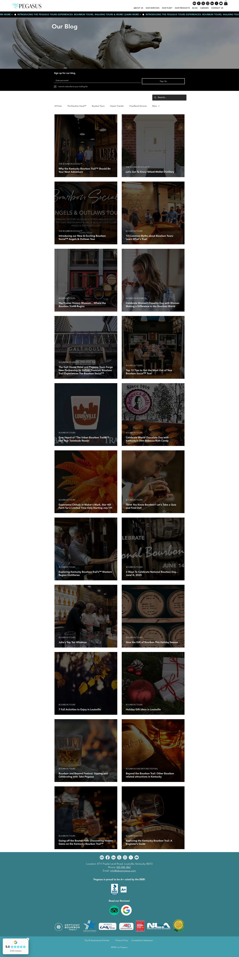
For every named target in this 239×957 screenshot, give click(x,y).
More (154, 106)
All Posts (58, 106)
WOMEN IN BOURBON (136, 298)
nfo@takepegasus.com (123, 870)
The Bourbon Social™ (76, 106)
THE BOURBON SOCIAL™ (70, 164)
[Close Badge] (27, 939)
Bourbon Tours (98, 106)
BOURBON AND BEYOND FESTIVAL (142, 768)
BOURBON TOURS (134, 231)
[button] (226, 3)
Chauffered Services (138, 106)
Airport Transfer (117, 106)
